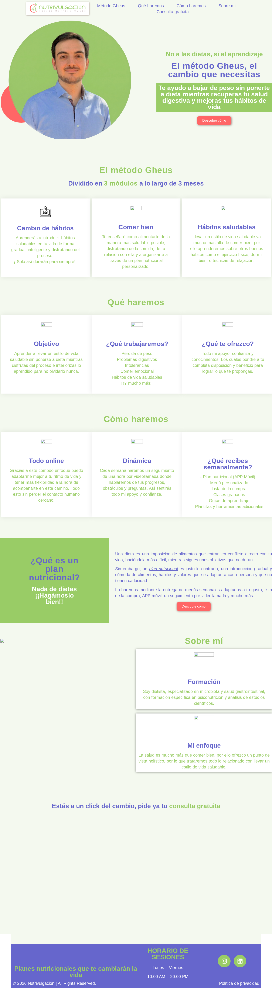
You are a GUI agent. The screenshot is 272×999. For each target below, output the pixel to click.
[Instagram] (224, 961)
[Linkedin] (240, 961)
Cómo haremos (191, 5)
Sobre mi (226, 5)
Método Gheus (111, 5)
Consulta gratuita (173, 11)
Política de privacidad (239, 983)
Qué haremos (151, 5)
